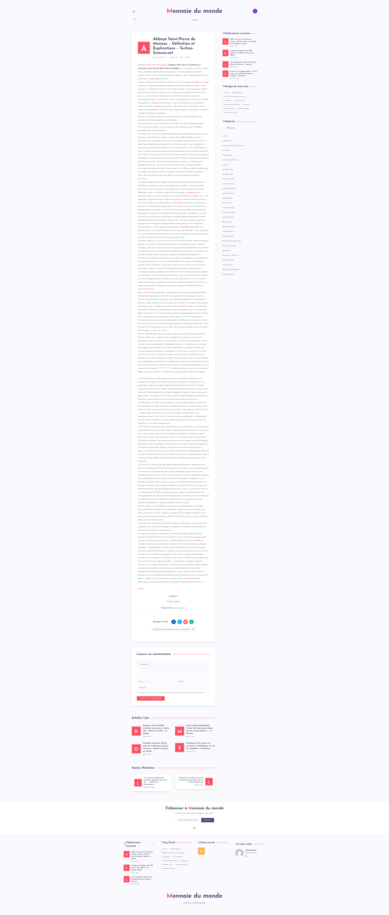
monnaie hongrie (228, 207)
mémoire (178, 203)
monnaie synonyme (229, 227)
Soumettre (208, 820)
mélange (155, 103)
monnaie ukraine (228, 236)
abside (175, 158)
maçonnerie (189, 248)
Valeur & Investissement (230, 269)
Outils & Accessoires (229, 246)
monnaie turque (227, 231)
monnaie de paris (228, 184)
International (239, 100)
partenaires (226, 250)
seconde (180, 306)
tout (146, 337)
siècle (173, 272)
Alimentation (237, 92)
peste (155, 478)
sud (154, 110)
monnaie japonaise (228, 212)
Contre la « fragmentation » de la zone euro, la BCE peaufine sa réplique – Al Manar (243, 74)
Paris (140, 447)
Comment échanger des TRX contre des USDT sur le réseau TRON (241, 53)
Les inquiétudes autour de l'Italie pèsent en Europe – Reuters (141, 879)
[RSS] (134, 11)
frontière (187, 482)
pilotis (167, 216)
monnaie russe (227, 222)
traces (175, 241)
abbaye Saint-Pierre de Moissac (153, 65)
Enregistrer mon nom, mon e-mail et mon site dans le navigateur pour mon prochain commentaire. (172, 692)
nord (174, 565)
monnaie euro (227, 203)
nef (194, 141)
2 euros (227, 92)
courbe (155, 554)
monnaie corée (229, 108)
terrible (196, 540)
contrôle (186, 427)
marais (199, 210)
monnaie (247, 104)
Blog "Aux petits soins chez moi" (235, 96)
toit (205, 320)
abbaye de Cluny (201, 82)
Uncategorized (227, 265)
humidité (185, 227)
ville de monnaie (228, 274)
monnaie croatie (243, 108)
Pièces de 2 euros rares (230, 255)
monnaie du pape (174, 601)
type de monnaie (228, 260)
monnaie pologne (228, 217)
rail (180, 558)
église (182, 137)
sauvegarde (191, 578)
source (141, 588)
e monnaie (227, 100)
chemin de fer (156, 537)
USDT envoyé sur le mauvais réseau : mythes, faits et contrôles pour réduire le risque (243, 42)
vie (193, 265)
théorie (183, 341)
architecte (199, 571)
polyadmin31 (250, 850)
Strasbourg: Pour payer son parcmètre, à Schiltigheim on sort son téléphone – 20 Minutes (200, 745)
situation (148, 292)
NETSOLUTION (200, 903)
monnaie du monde (228, 188)
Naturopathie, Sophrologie (231, 241)
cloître (176, 96)
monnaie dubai (227, 198)
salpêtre (176, 527)
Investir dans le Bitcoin (232, 104)
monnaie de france (230, 112)
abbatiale (166, 134)
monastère (193, 192)
